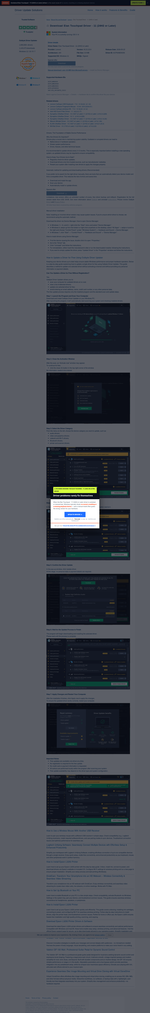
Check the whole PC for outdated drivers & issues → (79, 525)
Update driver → (75, 514)
